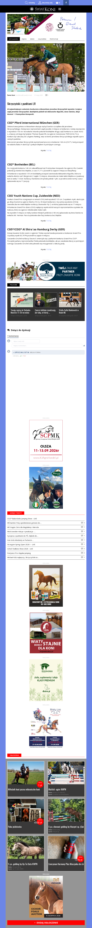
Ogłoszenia (42, 39)
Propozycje (54, 39)
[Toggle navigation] (59, 9)
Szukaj (32, 3)
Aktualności (13, 39)
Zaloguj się (47, 3)
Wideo (32, 39)
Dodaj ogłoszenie (46, 922)
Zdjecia (24, 39)
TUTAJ (48, 150)
